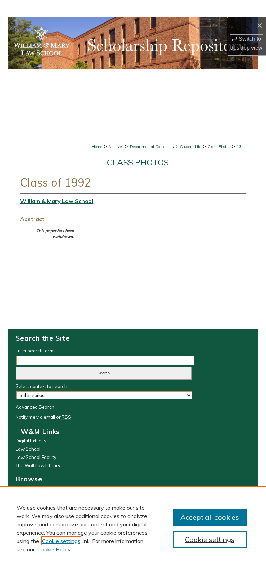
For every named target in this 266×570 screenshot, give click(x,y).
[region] (133, 528)
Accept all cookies (209, 517)
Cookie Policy (54, 549)
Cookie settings (61, 540)
